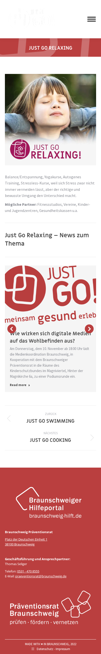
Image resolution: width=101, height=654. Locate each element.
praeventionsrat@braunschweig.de (40, 576)
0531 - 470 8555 (28, 571)
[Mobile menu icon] (91, 19)
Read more (18, 385)
